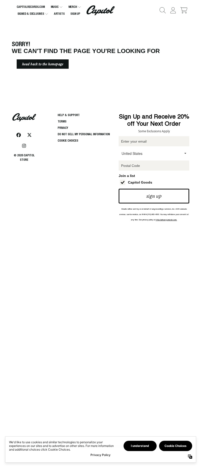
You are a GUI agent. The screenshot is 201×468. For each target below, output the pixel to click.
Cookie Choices (68, 140)
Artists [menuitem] (59, 13)
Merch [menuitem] (72, 7)
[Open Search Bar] (162, 10)
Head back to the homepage (42, 64)
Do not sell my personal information (84, 134)
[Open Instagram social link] (24, 145)
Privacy (63, 128)
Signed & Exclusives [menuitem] (30, 13)
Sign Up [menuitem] (75, 13)
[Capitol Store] (100, 10)
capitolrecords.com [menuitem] (31, 7)
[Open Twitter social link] (29, 135)
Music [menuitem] (55, 7)
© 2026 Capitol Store (24, 157)
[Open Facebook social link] (18, 135)
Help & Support (69, 115)
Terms (62, 121)
